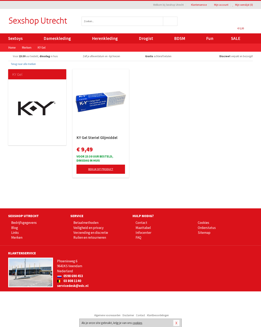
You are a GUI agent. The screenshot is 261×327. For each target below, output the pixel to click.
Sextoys (15, 38)
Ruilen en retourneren (89, 237)
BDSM (179, 38)
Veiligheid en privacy (88, 227)
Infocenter (143, 232)
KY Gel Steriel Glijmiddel (96, 137)
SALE (235, 38)
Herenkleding (105, 38)
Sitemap (204, 232)
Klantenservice (199, 5)
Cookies (203, 222)
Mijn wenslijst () (243, 5)
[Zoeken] (170, 21)
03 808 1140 (72, 281)
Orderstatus (207, 227)
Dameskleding (57, 38)
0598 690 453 (73, 276)
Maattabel (143, 227)
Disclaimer (128, 315)
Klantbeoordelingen (158, 315)
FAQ (138, 237)
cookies (137, 323)
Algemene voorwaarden (107, 315)
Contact (141, 222)
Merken (16, 237)
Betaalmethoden (85, 222)
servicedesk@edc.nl (72, 285)
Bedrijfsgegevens (24, 222)
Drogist (146, 38)
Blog (14, 227)
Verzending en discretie (90, 232)
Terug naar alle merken (23, 64)
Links (15, 232)
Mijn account (221, 5)
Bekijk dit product (100, 169)
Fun (209, 38)
